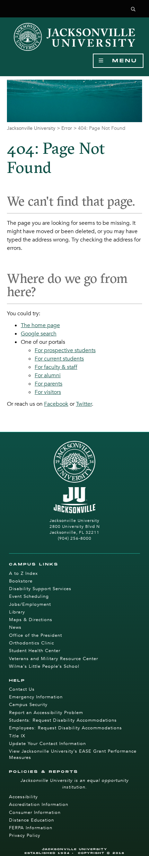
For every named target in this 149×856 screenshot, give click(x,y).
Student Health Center (34, 651)
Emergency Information (36, 697)
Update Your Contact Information (47, 743)
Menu (121, 61)
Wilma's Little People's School (44, 666)
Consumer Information (35, 812)
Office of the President (35, 635)
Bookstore (21, 581)
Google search (38, 334)
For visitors (48, 392)
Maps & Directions (30, 620)
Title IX (17, 736)
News (15, 627)
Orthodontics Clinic (31, 643)
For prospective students (65, 350)
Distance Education (31, 820)
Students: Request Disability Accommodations (63, 720)
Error (66, 128)
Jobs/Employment (30, 604)
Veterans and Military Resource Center (53, 659)
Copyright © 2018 (101, 853)
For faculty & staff (56, 367)
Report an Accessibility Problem (46, 713)
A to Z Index (23, 573)
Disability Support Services (40, 589)
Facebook (56, 404)
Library (17, 612)
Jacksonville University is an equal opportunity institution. (74, 783)
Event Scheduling (29, 596)
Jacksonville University (31, 128)
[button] (133, 9)
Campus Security (28, 705)
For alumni (48, 375)
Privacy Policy (24, 835)
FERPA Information (30, 828)
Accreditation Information (38, 804)
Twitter (84, 404)
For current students (59, 359)
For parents (48, 384)
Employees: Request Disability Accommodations (65, 728)
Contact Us (22, 689)
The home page (40, 325)
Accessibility (23, 797)
